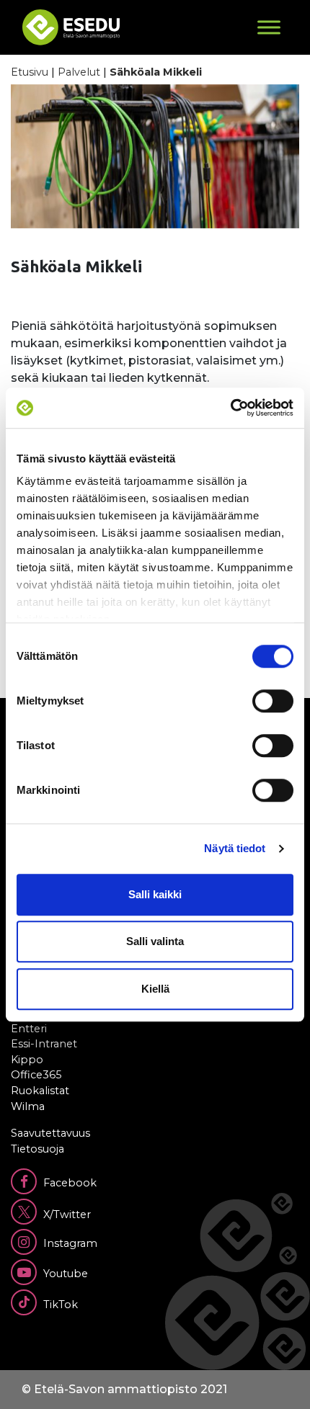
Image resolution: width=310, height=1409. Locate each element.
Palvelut (79, 72)
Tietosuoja (37, 1148)
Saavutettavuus (50, 1133)
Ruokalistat (40, 1090)
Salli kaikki (155, 894)
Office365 (36, 1074)
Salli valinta (155, 941)
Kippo (27, 1059)
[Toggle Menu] (268, 27)
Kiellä (155, 989)
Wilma (28, 1106)
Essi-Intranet (44, 1043)
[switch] (272, 700)
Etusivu (29, 72)
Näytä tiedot (234, 848)
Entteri (29, 1028)
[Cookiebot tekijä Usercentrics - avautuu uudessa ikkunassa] (230, 407)
